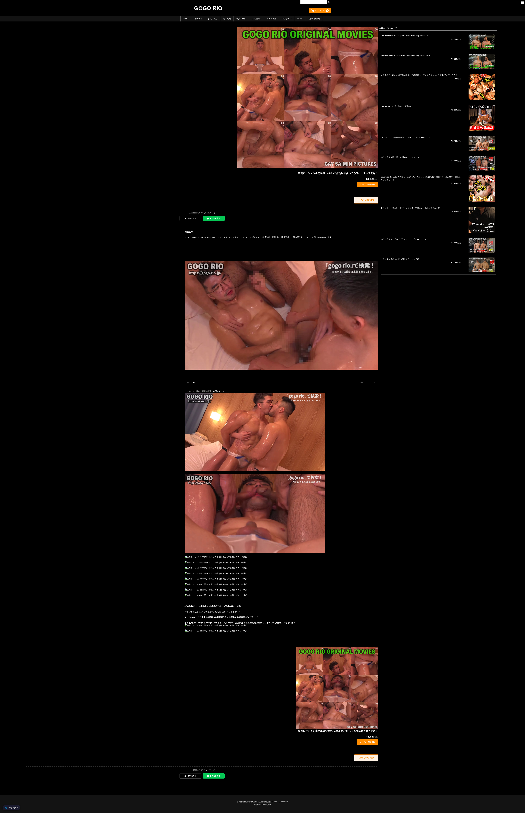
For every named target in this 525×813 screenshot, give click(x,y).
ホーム (186, 19)
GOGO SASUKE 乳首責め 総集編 (396, 106)
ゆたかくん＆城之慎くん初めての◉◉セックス (400, 157)
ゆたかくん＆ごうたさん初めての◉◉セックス (400, 259)
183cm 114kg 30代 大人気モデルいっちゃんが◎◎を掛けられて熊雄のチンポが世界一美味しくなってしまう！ (421, 178)
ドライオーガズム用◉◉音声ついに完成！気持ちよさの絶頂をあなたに (410, 208)
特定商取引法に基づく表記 (262, 804)
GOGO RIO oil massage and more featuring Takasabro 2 (405, 55)
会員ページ (241, 19)
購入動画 (227, 19)
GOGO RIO (208, 8)
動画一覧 (198, 19)
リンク (300, 19)
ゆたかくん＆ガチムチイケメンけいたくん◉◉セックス (404, 239)
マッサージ (286, 19)
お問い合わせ (314, 19)
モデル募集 (271, 19)
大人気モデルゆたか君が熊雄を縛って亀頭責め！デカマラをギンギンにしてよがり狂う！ (419, 75)
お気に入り (213, 19)
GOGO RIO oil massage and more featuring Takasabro (404, 36)
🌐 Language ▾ (11, 808)
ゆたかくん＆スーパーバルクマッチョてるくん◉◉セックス (406, 137)
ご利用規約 (256, 19)
